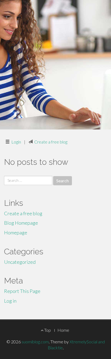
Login (16, 141)
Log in (10, 301)
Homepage (15, 232)
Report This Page (22, 291)
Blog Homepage (21, 223)
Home (63, 330)
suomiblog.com (35, 341)
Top (47, 330)
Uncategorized (20, 262)
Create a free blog (50, 141)
